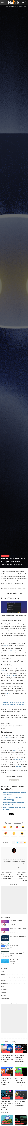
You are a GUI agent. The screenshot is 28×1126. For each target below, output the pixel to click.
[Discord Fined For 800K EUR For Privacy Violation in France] (7, 1048)
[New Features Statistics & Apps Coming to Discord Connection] (7, 1095)
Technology (4, 995)
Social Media (5, 555)
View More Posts (14, 857)
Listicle (3, 977)
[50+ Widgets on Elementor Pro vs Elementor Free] (5, 930)
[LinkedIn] (22, 867)
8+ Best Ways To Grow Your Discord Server (20, 1103)
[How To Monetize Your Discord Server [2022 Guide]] (7, 1120)
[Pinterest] (21, 842)
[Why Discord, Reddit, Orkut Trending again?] (21, 1071)
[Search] (25, 2)
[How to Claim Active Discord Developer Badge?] (21, 1120)
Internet (3, 974)
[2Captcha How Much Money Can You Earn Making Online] (5, 954)
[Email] (24, 842)
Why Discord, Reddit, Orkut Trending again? (20, 1080)
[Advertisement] (14, 900)
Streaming (3, 992)
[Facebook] (13, 842)
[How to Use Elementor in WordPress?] (5, 923)
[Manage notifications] (3, 1123)
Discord (21, 618)
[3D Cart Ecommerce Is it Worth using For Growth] (5, 946)
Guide (2, 971)
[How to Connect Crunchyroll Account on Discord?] (7, 1071)
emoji (6, 693)
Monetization (4, 983)
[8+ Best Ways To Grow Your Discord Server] (21, 1095)
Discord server (11, 675)
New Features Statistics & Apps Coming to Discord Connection (7, 1105)
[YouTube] (24, 867)
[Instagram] (21, 867)
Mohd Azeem (5, 564)
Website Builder (5, 998)
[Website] (19, 867)
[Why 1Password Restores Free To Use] (5, 938)
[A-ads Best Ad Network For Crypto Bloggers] (5, 962)
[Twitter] (17, 842)
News (2, 986)
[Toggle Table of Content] (20, 593)
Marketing (3, 980)
